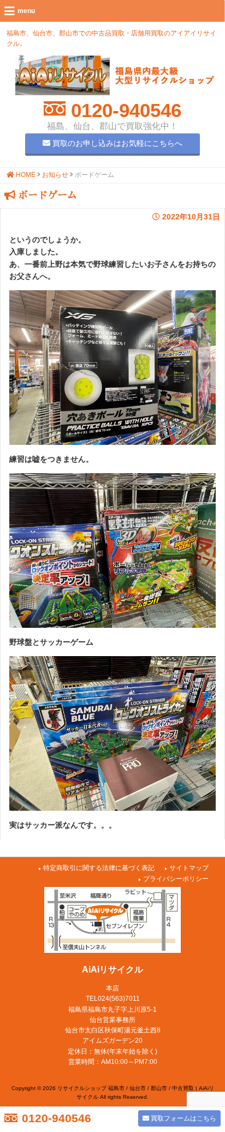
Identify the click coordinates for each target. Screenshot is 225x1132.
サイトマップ (189, 868)
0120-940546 (123, 110)
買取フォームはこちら (182, 1118)
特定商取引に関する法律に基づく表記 (99, 868)
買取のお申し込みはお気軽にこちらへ (116, 143)
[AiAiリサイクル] (114, 92)
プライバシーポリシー (176, 879)
